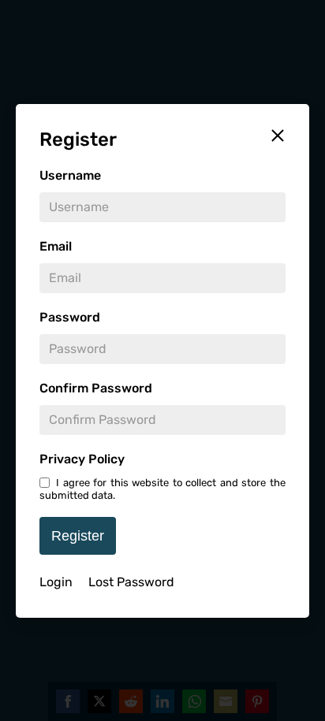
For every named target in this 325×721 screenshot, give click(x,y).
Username (70, 175)
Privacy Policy (82, 459)
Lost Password (131, 581)
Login (56, 581)
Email (55, 246)
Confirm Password (95, 388)
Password (69, 317)
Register (77, 536)
